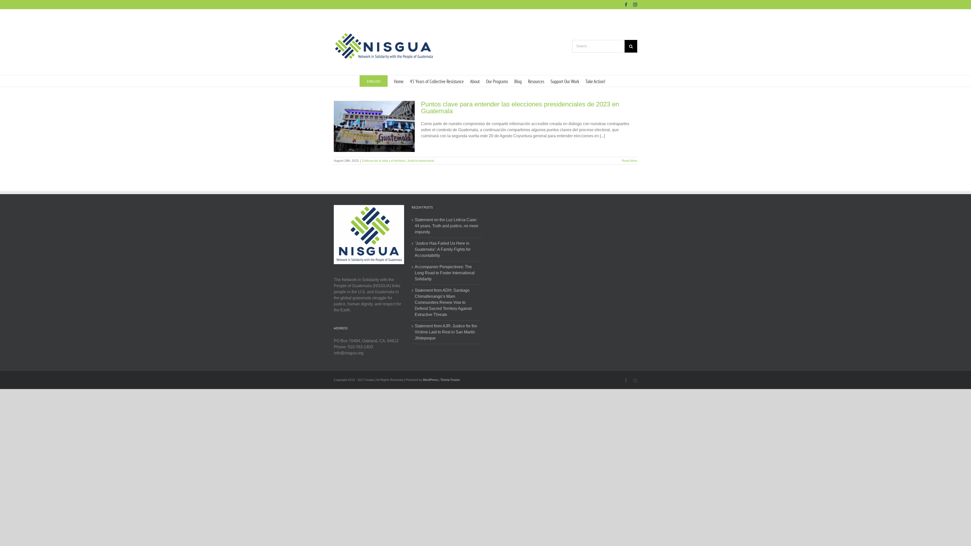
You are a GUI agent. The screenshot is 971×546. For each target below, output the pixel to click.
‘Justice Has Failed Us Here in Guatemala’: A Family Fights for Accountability (443, 249)
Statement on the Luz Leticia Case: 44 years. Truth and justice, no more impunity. (446, 226)
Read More (629, 161)
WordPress (430, 380)
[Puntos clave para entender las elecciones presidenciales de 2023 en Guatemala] (374, 126)
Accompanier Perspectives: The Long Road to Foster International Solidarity (445, 273)
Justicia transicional (420, 161)
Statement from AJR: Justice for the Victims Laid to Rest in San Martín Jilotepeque (446, 332)
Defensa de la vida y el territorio (384, 161)
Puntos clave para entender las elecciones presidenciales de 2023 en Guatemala (520, 107)
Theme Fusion (450, 380)
